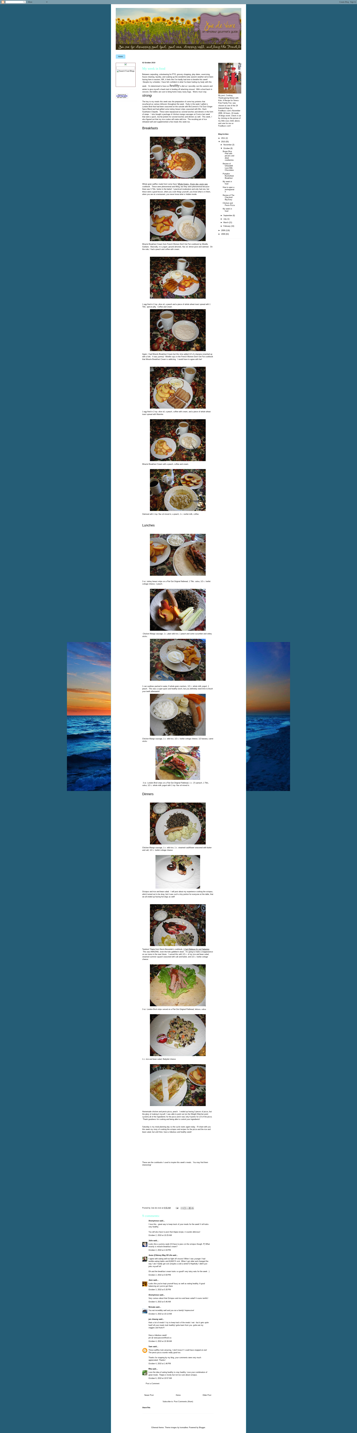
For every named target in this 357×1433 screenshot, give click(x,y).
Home (120, 57)
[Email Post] (177, 1208)
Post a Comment (152, 1383)
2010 (223, 142)
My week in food (227, 183)
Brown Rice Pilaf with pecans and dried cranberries (228, 155)
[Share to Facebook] (190, 1208)
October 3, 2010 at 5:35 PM (160, 1290)
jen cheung (153, 1319)
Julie (151, 1241)
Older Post (207, 1395)
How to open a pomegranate (228, 189)
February (227, 226)
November (227, 145)
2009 (223, 230)
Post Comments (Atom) (183, 1401)
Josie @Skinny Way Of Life (160, 1255)
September (228, 215)
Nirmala (152, 1307)
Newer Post (149, 1395)
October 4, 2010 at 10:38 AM (160, 1341)
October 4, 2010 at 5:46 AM (160, 1302)
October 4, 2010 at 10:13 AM (160, 1314)
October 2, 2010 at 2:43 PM (160, 1250)
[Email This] (182, 1208)
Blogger (202, 1427)
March (226, 222)
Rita (150, 1369)
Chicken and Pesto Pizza (229, 204)
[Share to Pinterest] (192, 1208)
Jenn (151, 1280)
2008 (223, 234)
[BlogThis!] (184, 1208)
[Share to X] (187, 1208)
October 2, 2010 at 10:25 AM (160, 1235)
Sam (150, 1346)
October (226, 148)
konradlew (184, 1427)
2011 (223, 138)
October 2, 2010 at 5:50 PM (160, 1275)
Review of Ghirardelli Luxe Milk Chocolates (228, 167)
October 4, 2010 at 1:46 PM (160, 1364)
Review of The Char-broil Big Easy (228, 197)
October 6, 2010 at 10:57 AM (160, 1378)
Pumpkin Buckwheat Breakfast (228, 176)
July (225, 219)
